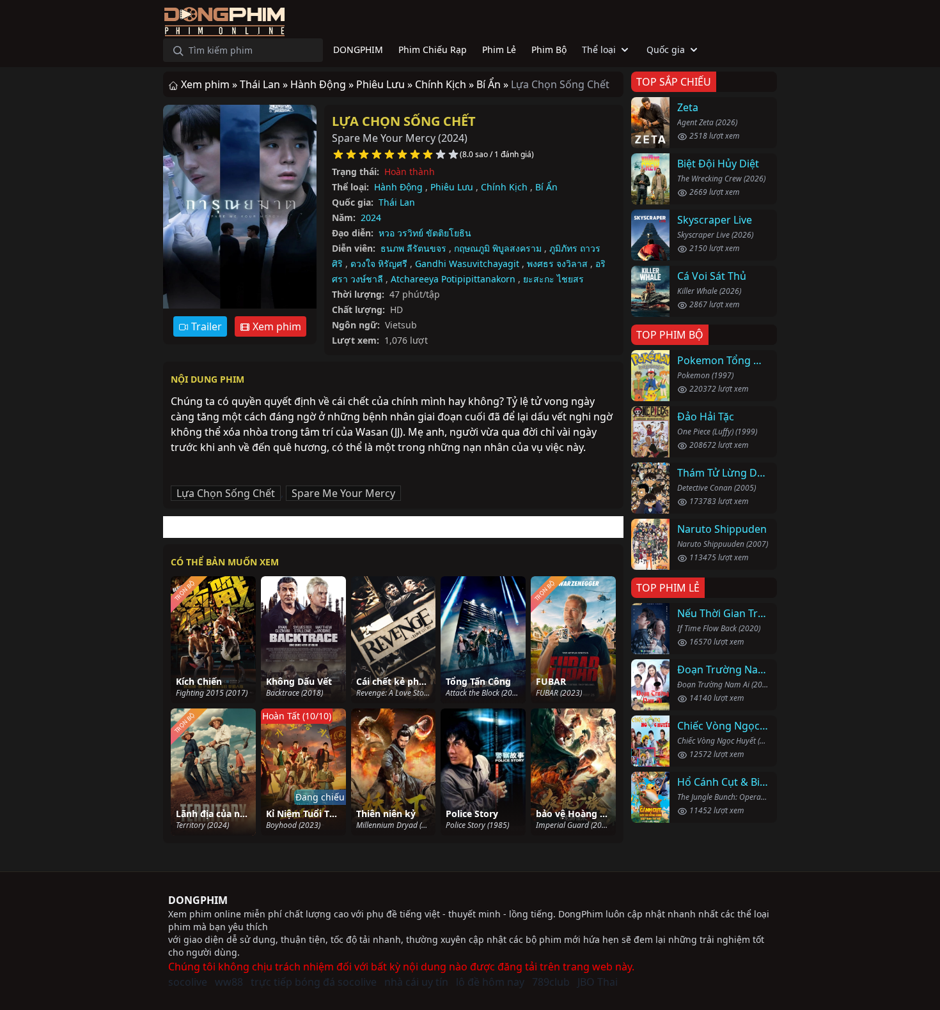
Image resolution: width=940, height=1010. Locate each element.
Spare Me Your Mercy (343, 493)
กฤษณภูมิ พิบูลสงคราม (498, 248)
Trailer (205, 326)
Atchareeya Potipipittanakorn (453, 279)
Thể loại (599, 49)
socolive (187, 982)
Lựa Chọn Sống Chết (404, 121)
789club (551, 982)
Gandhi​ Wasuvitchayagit (467, 263)
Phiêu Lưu (451, 187)
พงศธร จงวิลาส (557, 263)
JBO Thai (597, 982)
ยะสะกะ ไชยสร (553, 279)
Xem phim (275, 326)
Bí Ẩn (546, 187)
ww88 (229, 982)
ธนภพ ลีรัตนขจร (413, 248)
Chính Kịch (504, 187)
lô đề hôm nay (490, 982)
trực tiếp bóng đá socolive (314, 982)
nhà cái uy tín (416, 982)
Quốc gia (665, 49)
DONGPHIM (198, 900)
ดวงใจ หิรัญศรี (378, 263)
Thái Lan (397, 202)
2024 (371, 217)
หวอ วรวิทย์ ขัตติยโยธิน (425, 233)
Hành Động (398, 187)
